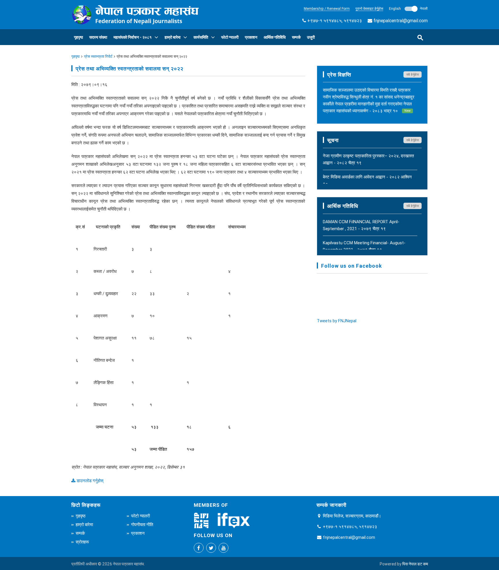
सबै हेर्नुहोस (412, 74)
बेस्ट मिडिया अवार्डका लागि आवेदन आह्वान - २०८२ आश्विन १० (367, 180)
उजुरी (311, 37)
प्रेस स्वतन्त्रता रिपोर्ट (98, 56)
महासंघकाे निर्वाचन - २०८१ (132, 37)
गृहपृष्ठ (78, 37)
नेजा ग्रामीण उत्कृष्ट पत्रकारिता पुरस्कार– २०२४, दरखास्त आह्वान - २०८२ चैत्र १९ (368, 159)
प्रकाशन (251, 37)
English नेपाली (408, 8)
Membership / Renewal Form (327, 8)
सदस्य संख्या (98, 37)
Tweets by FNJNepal (336, 320)
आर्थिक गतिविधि (275, 37)
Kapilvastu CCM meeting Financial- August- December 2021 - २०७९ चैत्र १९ (364, 246)
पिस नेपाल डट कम (415, 564)
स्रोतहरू (82, 542)
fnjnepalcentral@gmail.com (400, 20)
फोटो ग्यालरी (230, 37)
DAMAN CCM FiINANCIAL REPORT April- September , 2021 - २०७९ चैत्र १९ (361, 225)
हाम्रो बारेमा (172, 37)
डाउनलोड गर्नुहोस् (89, 480)
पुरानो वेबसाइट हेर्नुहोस (369, 8)
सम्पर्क (296, 37)
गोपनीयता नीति (142, 524)
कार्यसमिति (200, 37)
